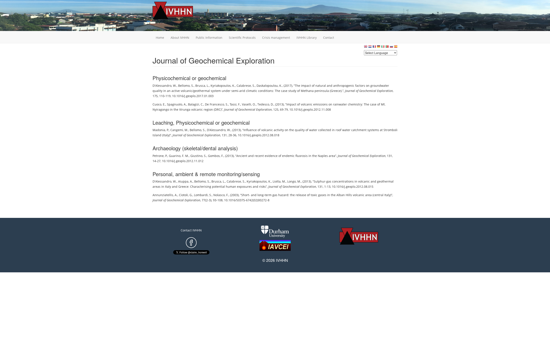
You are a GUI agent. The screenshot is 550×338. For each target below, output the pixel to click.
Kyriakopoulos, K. (223, 86)
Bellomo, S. (186, 86)
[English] (365, 47)
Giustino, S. (198, 156)
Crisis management (276, 38)
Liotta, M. (279, 181)
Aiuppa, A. (185, 181)
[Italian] (383, 47)
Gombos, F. (216, 156)
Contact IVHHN (191, 230)
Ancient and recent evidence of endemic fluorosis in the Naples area (285, 156)
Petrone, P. (160, 156)
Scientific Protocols (242, 38)
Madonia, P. (161, 130)
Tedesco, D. (265, 104)
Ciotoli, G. (185, 195)
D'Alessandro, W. (165, 86)
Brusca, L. (202, 86)
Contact (328, 38)
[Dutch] (370, 47)
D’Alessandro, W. (219, 130)
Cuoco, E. (159, 104)
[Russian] (391, 47)
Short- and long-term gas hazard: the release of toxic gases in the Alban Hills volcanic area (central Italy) (316, 195)
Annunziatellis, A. (165, 195)
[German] (378, 47)
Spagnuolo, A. (176, 104)
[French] (374, 47)
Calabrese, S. (246, 86)
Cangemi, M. (179, 130)
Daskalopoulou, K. (269, 86)
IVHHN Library (306, 38)
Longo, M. (294, 181)
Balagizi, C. (195, 104)
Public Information (209, 38)
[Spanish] (395, 47)
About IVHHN (180, 38)
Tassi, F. (235, 104)
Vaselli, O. (249, 104)
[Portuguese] (387, 47)
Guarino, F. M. (179, 156)
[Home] (179, 10)
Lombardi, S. (203, 195)
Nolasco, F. (221, 195)
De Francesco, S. (216, 104)
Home (160, 38)
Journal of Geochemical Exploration (369, 91)
